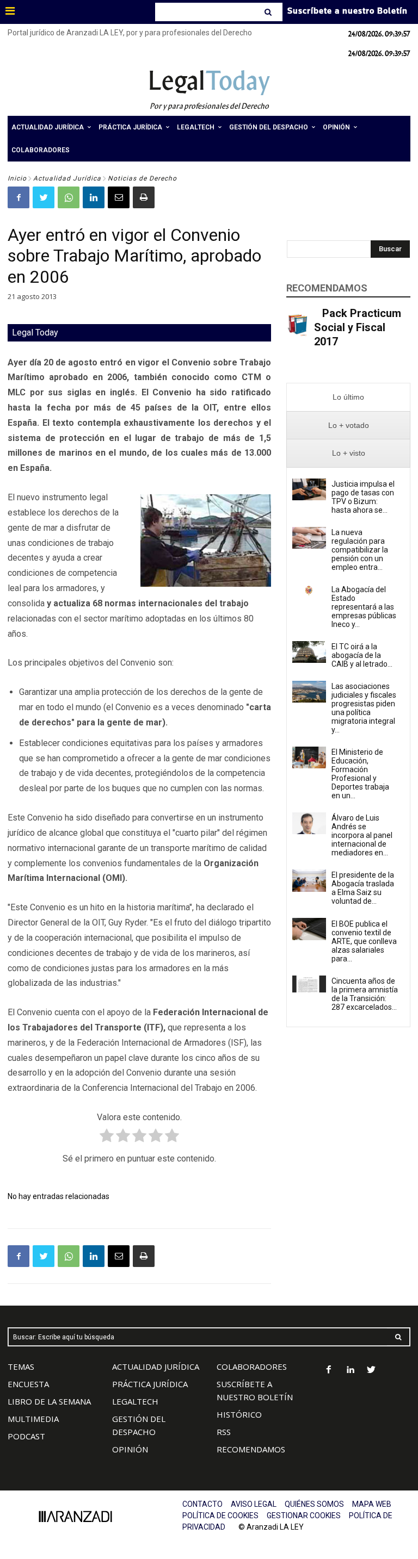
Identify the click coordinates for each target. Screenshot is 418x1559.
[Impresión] (144, 197)
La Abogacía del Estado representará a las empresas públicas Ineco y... (363, 607)
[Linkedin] (93, 197)
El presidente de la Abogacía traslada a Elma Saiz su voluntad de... (362, 888)
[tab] (348, 397)
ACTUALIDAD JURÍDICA (155, 1366)
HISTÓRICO (239, 1414)
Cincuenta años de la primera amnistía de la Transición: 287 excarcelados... (364, 994)
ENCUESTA (28, 1383)
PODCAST (26, 1436)
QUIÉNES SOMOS (314, 1504)
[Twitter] (43, 197)
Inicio (17, 178)
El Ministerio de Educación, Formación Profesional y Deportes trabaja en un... (360, 774)
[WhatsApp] (68, 197)
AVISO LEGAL (253, 1504)
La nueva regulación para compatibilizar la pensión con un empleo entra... (359, 550)
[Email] (119, 197)
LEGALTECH (135, 1401)
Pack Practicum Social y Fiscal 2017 (357, 327)
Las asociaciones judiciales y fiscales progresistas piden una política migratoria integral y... (363, 708)
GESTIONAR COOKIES (304, 1515)
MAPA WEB (371, 1504)
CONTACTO (202, 1504)
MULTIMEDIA (33, 1418)
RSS (224, 1431)
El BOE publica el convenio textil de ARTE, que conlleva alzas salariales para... (364, 941)
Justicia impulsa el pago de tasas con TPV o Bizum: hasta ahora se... (363, 497)
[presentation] (348, 397)
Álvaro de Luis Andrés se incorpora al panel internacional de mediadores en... (361, 835)
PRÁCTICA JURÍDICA (150, 1383)
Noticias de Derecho (142, 178)
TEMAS (21, 1366)
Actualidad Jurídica (67, 178)
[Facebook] (18, 197)
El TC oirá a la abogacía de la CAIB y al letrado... (361, 655)
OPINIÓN (130, 1449)
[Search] (269, 12)
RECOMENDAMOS (251, 1449)
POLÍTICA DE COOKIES (220, 1515)
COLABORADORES (252, 1366)
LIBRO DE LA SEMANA (49, 1401)
